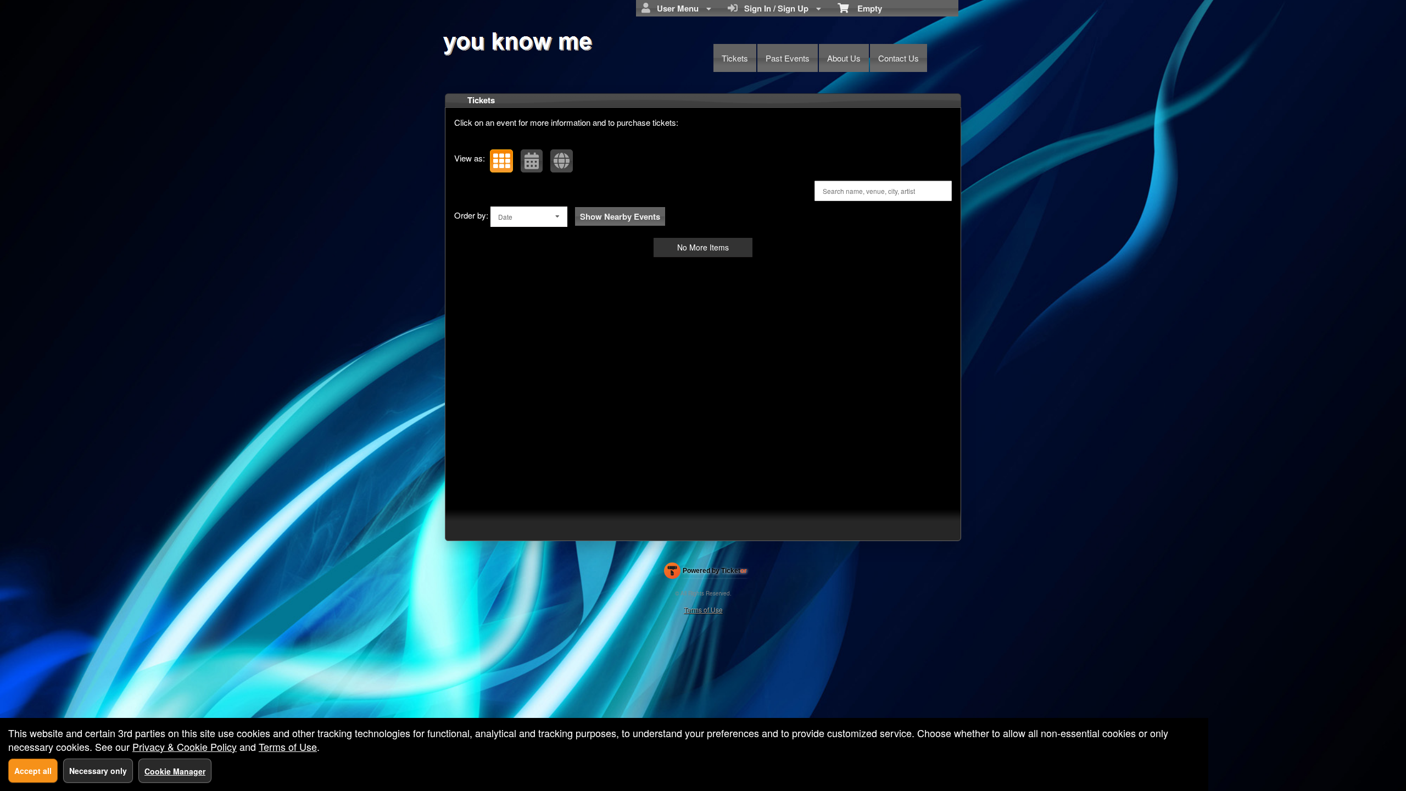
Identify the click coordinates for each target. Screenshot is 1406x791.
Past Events (788, 58)
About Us (844, 58)
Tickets (735, 58)
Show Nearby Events (620, 216)
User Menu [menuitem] (675, 8)
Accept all (33, 770)
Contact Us (898, 58)
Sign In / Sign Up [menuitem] (774, 8)
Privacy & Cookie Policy (184, 746)
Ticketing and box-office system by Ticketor (705, 573)
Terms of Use (703, 609)
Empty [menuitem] (865, 8)
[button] (501, 160)
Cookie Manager (174, 771)
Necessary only (98, 770)
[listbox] (528, 217)
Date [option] (505, 216)
